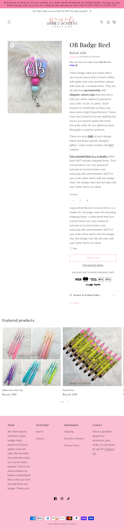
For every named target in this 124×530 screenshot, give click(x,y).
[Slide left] (55, 402)
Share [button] (76, 303)
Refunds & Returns (74, 438)
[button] (9, 22)
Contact (40, 438)
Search (40, 431)
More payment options (93, 265)
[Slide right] (68, 402)
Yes (75, 248)
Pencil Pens (68, 390)
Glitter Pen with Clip (12, 390)
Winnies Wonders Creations (65, 524)
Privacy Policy (71, 445)
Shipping (74, 57)
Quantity (74, 194)
